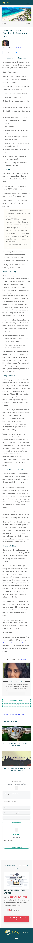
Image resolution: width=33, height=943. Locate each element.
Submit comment (16, 822)
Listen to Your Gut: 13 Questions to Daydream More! (14, 33)
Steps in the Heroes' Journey (13, 714)
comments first (20, 784)
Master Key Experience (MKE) (13, 643)
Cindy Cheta (17, 47)
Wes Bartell (16, 834)
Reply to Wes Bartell (17, 847)
